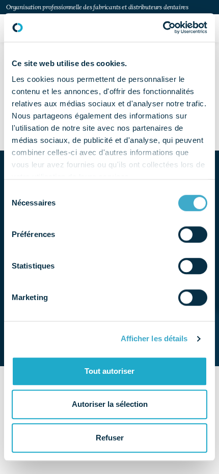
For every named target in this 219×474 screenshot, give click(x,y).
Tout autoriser (109, 371)
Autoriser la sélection (110, 404)
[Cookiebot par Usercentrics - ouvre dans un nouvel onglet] (162, 27)
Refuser (110, 437)
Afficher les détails (154, 338)
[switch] (192, 234)
